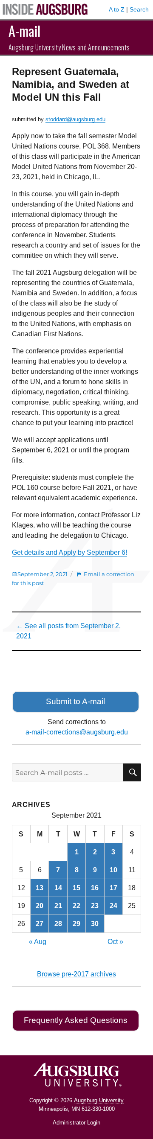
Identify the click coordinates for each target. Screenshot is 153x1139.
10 (113, 870)
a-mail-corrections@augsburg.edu (77, 732)
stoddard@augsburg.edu (75, 119)
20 (39, 905)
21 (58, 905)
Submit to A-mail (75, 701)
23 (95, 905)
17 (113, 887)
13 (39, 887)
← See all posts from (68, 631)
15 (76, 887)
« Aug (37, 941)
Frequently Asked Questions (76, 1020)
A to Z (117, 9)
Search (139, 9)
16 (95, 887)
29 (76, 923)
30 (95, 923)
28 (58, 923)
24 (113, 905)
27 (39, 923)
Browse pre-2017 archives (76, 974)
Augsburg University (99, 1100)
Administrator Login (76, 1122)
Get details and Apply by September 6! (69, 552)
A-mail (24, 30)
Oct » (115, 941)
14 (58, 887)
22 (76, 905)
